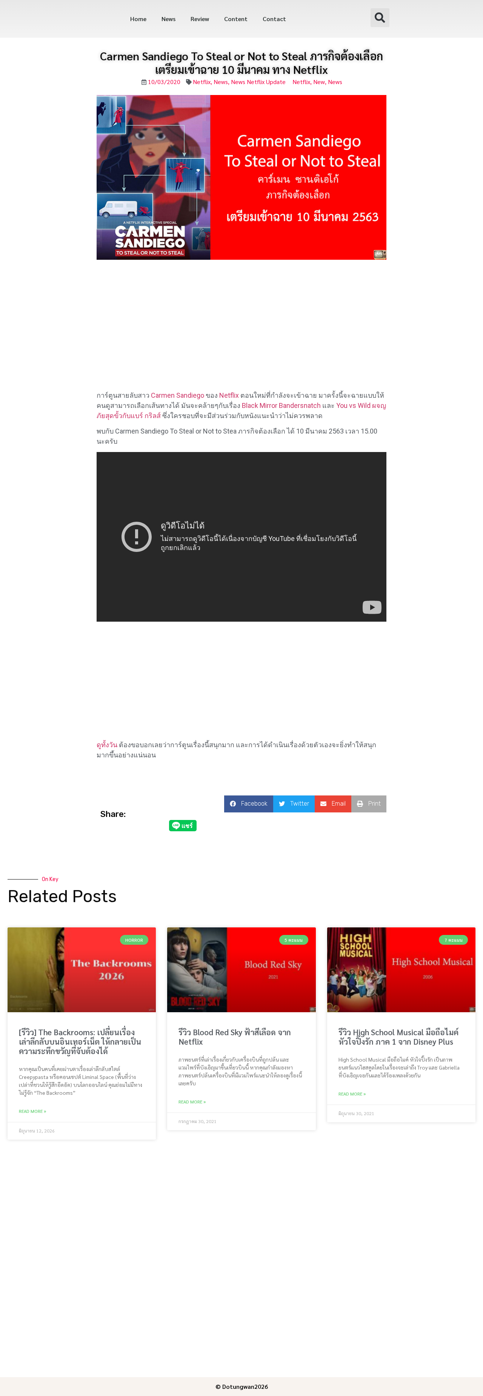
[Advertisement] (241, 334)
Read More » (32, 1111)
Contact (274, 19)
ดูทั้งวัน (107, 745)
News (168, 19)
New (319, 82)
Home (138, 19)
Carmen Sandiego (177, 395)
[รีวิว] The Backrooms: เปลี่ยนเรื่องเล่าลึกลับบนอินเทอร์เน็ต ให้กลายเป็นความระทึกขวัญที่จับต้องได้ (80, 1041)
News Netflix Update (258, 82)
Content (236, 19)
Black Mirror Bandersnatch (281, 405)
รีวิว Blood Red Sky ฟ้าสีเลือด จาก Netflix (234, 1037)
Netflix (202, 82)
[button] (380, 17)
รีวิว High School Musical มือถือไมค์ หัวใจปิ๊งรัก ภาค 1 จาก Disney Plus (398, 1037)
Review (200, 19)
